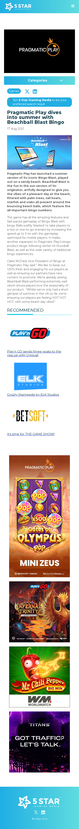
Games (14, 91)
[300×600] (39, 457)
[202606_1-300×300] (39, 648)
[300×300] (39, 583)
